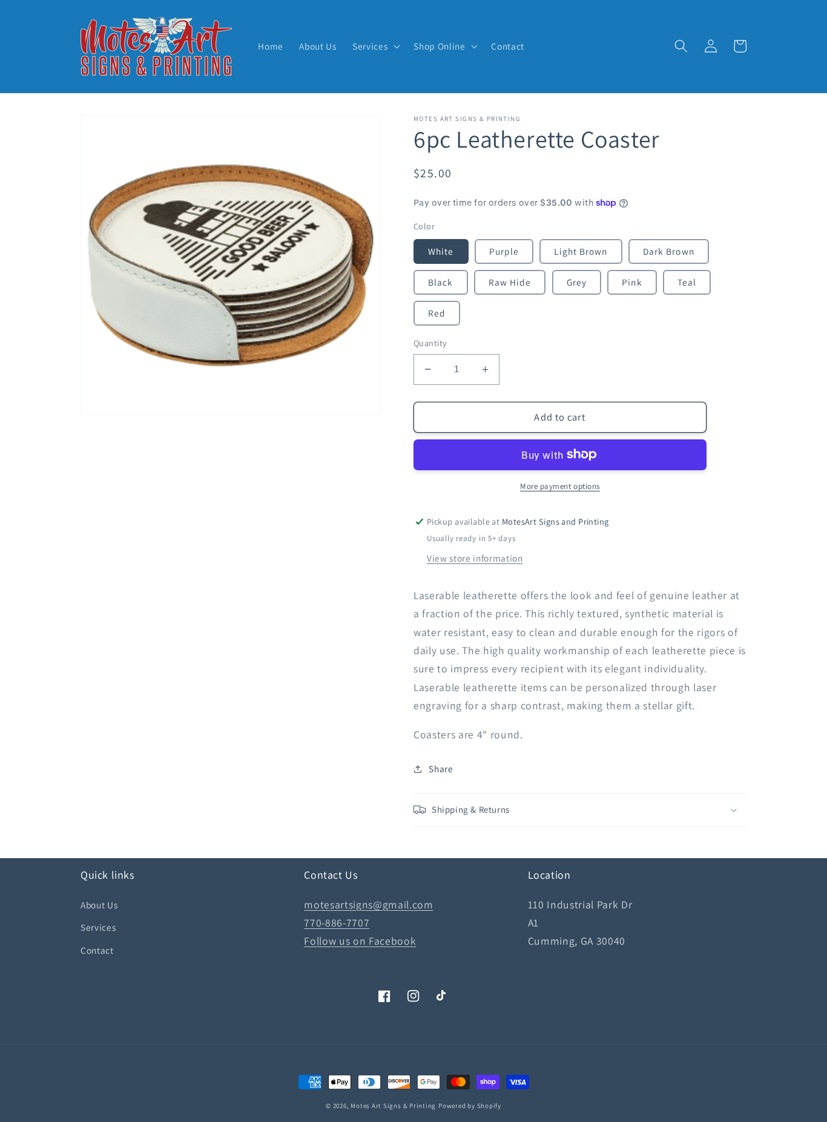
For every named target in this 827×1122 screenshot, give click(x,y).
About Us (99, 905)
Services (98, 927)
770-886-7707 (336, 923)
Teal (686, 282)
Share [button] (441, 769)
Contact (97, 950)
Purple (504, 251)
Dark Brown (668, 251)
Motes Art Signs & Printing (393, 1105)
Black (440, 282)
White (441, 251)
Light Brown (580, 251)
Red (437, 313)
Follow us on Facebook (360, 941)
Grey (577, 282)
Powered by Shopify (469, 1105)
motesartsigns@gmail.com (368, 904)
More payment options (560, 486)
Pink (632, 282)
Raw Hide (510, 282)
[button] (375, 47)
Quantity (430, 343)
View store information (475, 558)
